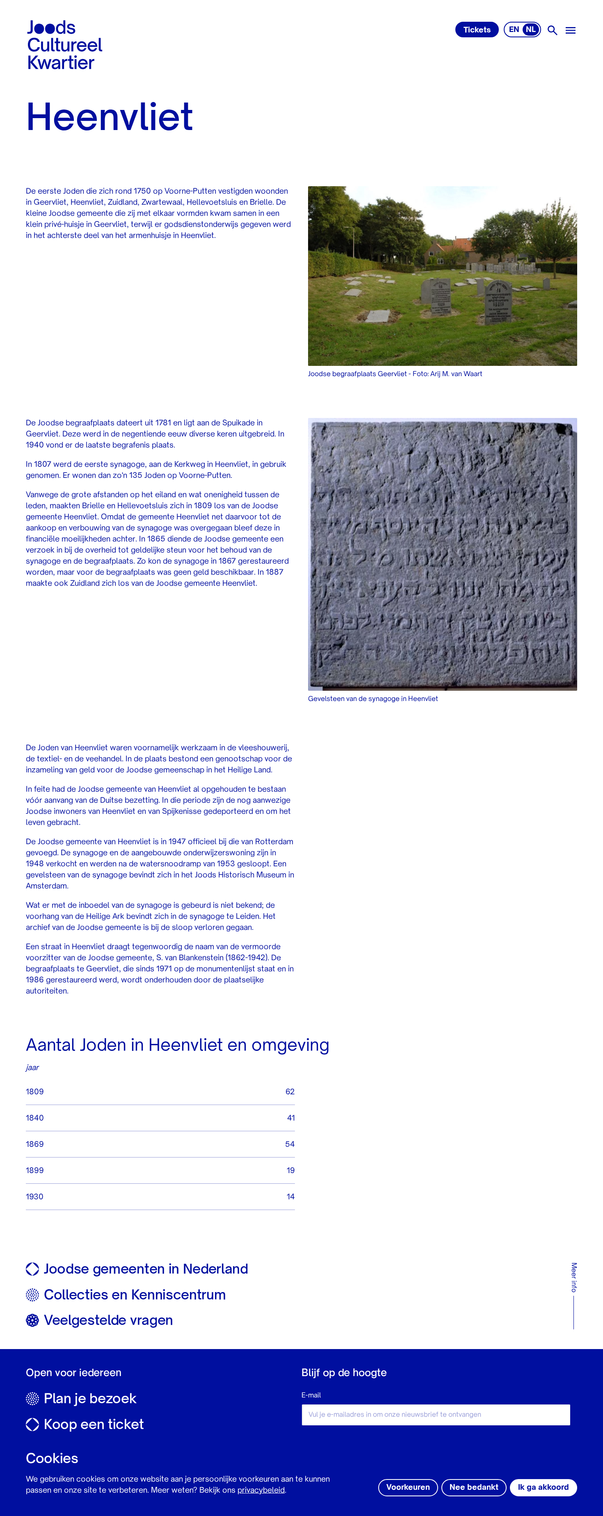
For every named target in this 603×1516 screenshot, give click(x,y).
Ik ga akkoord (543, 1487)
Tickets (477, 30)
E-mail (311, 1396)
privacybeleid (261, 1490)
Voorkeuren (408, 1487)
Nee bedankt (474, 1487)
